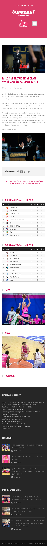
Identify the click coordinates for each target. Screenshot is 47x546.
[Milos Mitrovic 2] (23, 59)
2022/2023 (20, 88)
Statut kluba (6, 429)
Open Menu (34, 23)
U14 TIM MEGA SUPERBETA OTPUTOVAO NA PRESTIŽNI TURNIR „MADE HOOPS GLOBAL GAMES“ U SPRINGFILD (27, 523)
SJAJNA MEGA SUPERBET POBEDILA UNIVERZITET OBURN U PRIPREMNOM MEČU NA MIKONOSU (27, 471)
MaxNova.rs (41, 543)
